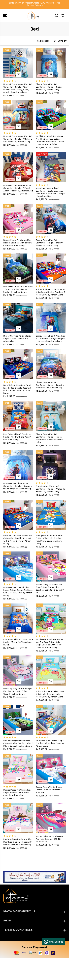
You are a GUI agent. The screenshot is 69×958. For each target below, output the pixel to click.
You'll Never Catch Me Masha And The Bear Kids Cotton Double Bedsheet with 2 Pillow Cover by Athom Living (50, 140)
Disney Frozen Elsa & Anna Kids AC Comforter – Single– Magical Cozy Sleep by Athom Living (50, 338)
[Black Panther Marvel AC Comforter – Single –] (51, 465)
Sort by (61, 40)
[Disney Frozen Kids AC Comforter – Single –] (51, 63)
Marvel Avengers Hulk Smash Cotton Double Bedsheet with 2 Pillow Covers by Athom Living (18, 743)
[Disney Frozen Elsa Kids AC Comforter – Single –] (18, 465)
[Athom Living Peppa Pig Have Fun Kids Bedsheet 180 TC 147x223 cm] (51, 818)
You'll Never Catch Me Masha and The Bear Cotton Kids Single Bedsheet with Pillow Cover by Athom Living (49, 643)
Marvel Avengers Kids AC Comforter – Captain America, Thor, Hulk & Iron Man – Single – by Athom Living (50, 192)
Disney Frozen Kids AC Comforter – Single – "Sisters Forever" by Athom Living (49, 87)
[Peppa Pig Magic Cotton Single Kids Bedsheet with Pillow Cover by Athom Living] (18, 671)
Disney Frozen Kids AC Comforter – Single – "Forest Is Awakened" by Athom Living (50, 385)
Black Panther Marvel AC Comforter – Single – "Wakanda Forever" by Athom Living (50, 489)
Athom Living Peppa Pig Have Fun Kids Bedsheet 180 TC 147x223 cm (49, 839)
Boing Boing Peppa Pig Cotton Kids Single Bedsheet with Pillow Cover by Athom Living (50, 694)
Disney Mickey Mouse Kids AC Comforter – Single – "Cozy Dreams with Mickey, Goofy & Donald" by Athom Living (17, 88)
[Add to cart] (18, 74)
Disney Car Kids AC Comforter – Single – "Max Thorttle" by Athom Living (18, 338)
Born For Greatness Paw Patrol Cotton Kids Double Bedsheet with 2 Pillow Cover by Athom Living (17, 539)
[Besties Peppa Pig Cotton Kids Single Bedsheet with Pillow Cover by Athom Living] (18, 769)
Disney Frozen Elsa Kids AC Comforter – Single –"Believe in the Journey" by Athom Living (17, 486)
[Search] (57, 15)
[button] (5, 15)
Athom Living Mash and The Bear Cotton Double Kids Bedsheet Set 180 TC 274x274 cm (50, 588)
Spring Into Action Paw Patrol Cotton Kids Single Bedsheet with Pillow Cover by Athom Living (49, 539)
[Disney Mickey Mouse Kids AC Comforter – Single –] (18, 63)
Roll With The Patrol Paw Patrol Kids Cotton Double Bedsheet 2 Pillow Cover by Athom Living (50, 292)
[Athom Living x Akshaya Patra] (34, 877)
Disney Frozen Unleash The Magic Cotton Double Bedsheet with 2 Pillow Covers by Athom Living (18, 591)
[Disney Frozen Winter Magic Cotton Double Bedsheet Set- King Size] (51, 769)
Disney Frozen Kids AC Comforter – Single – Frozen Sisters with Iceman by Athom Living (49, 438)
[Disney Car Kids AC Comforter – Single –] (18, 318)
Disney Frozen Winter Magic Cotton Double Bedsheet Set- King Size (49, 790)
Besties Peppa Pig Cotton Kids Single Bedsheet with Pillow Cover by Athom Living (17, 792)
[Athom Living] (34, 15)
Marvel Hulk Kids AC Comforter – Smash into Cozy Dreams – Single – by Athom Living (18, 289)
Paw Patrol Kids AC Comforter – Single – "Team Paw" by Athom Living (18, 642)
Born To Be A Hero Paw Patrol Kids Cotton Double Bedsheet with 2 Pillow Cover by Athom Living (17, 389)
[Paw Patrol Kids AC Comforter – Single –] (18, 416)
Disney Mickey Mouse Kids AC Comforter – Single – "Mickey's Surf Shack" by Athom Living (17, 139)
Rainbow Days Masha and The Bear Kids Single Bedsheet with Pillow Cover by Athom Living (17, 842)
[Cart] (63, 15)
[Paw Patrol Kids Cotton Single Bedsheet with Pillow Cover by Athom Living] (51, 720)
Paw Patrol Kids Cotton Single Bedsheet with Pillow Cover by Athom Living (50, 743)
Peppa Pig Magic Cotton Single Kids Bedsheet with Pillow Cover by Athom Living (17, 691)
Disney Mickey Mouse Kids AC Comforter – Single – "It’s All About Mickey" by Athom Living (18, 188)
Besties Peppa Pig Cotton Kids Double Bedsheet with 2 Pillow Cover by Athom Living (17, 243)
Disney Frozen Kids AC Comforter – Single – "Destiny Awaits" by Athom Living (49, 243)
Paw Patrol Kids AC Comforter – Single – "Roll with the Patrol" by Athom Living (18, 437)
